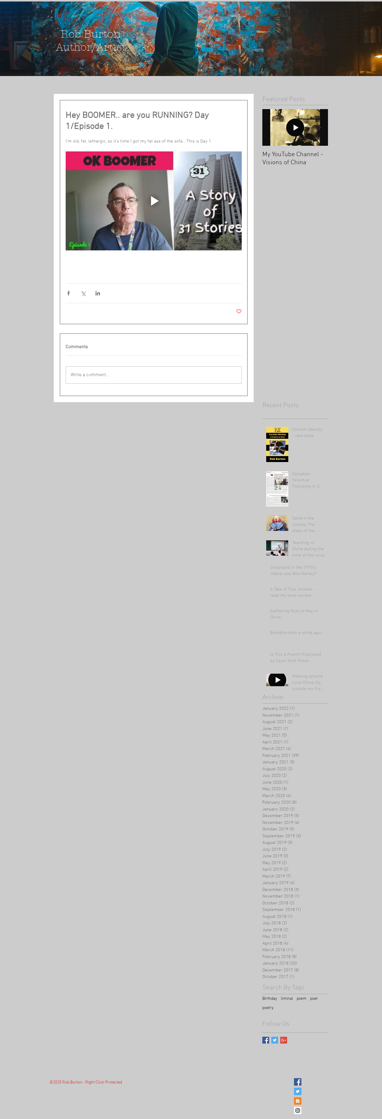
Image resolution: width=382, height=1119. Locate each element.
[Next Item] (318, 127)
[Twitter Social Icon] (297, 1091)
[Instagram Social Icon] (297, 1110)
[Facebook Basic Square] (265, 1040)
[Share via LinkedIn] (98, 293)
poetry (268, 1007)
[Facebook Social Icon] (297, 1082)
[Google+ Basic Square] (283, 1040)
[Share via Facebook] (68, 293)
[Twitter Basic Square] (274, 1040)
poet (314, 998)
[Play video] (154, 200)
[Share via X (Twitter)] (83, 293)
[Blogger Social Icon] (297, 1101)
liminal (287, 998)
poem (301, 998)
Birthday (269, 998)
